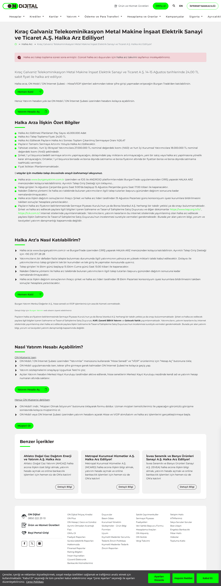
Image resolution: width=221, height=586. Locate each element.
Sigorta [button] (194, 16)
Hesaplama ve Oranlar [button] (143, 16)
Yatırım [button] (72, 16)
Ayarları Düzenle (159, 578)
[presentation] (23, 472)
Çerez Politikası (35, 581)
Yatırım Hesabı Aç (29, 111)
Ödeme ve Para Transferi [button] (102, 16)
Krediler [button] (36, 16)
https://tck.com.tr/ (29, 213)
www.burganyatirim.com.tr (47, 179)
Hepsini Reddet (183, 578)
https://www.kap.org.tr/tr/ (185, 209)
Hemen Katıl (26, 91)
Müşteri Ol (24, 425)
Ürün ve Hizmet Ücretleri (133, 5)
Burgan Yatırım (36, 310)
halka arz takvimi (127, 57)
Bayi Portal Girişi (38, 532)
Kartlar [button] (54, 16)
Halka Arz (27, 44)
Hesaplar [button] (15, 16)
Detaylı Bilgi (64, 487)
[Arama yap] (174, 6)
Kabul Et (208, 578)
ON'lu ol (161, 5)
